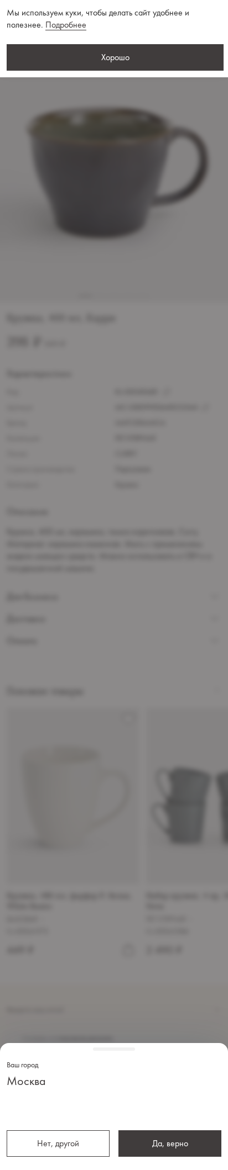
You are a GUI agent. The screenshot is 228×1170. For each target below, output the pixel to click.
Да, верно (170, 1143)
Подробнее (65, 24)
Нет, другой (58, 1143)
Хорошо (115, 57)
